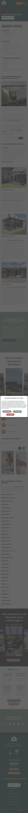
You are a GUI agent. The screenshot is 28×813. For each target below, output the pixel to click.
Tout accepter (17, 411)
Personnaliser (7, 411)
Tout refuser (10, 414)
